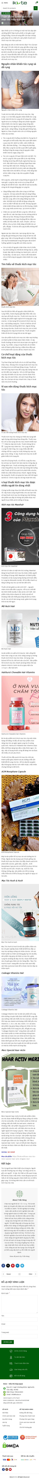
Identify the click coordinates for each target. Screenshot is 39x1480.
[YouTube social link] (10, 1469)
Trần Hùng (8, 23)
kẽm (27, 1024)
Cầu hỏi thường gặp (26, 1427)
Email (3, 1324)
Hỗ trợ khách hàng (26, 1409)
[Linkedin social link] (17, 1266)
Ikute (7, 117)
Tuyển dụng (6, 1425)
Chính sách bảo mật (8, 1416)
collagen (4, 668)
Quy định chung (7, 1419)
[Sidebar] (2, 446)
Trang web (5, 1332)
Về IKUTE (5, 1409)
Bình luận (5, 1293)
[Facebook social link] (3, 1266)
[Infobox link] (19, 1351)
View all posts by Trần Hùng (19, 1256)
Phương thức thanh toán (27, 1416)
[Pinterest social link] (13, 1266)
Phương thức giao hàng (27, 1419)
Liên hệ (4, 1422)
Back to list (19, 1274)
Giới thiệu (5, 1413)
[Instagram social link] (6, 1469)
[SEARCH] (36, 8)
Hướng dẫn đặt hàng (26, 1413)
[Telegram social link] (22, 1266)
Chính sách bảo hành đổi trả (27, 1423)
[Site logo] (19, 3)
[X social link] (8, 1266)
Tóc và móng (6, 13)
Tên (2, 1316)
